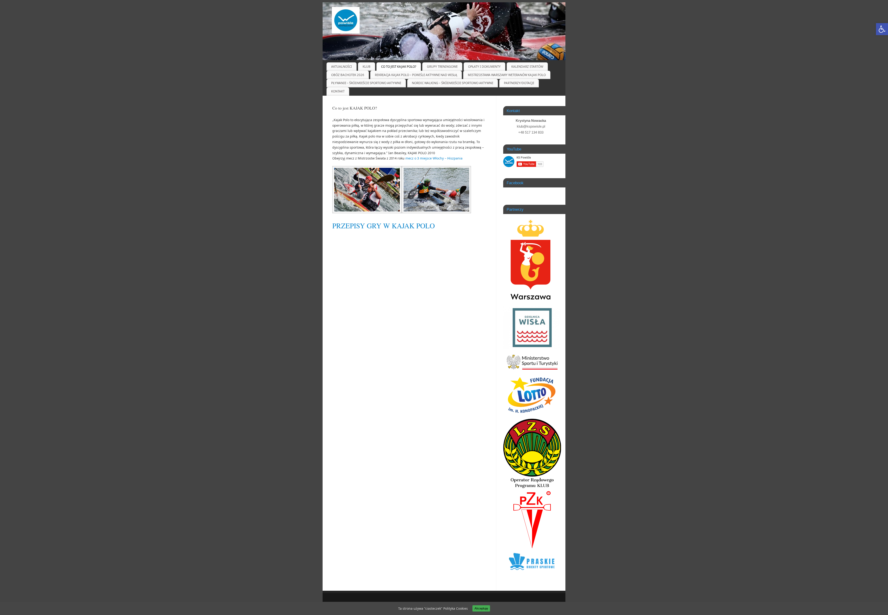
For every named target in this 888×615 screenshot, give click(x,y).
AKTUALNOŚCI (341, 66)
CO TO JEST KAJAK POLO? (398, 66)
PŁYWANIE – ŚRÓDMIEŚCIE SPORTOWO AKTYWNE (366, 83)
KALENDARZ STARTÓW (527, 66)
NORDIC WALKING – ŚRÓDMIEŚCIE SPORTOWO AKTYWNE (452, 83)
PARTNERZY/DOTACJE (519, 83)
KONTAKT (338, 91)
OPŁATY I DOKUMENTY (484, 66)
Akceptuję (481, 608)
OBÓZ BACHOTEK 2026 (347, 75)
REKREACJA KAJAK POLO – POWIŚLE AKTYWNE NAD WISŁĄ (416, 75)
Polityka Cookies (455, 608)
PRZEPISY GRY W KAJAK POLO (383, 225)
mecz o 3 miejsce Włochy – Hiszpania (433, 158)
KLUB (366, 66)
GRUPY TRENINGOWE (442, 66)
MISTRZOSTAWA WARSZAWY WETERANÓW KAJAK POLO (507, 75)
